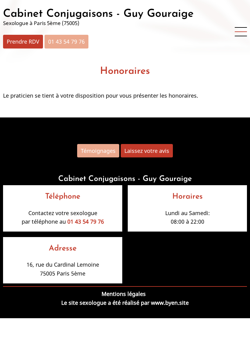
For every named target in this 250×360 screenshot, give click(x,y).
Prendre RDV (23, 41)
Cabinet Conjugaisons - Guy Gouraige (98, 14)
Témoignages (98, 150)
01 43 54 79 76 (66, 41)
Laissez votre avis (146, 150)
